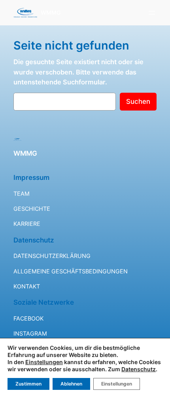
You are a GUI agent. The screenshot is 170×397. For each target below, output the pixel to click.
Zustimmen (28, 384)
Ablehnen (71, 384)
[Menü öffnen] (152, 12)
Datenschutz (138, 369)
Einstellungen (44, 362)
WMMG (51, 12)
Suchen (138, 101)
